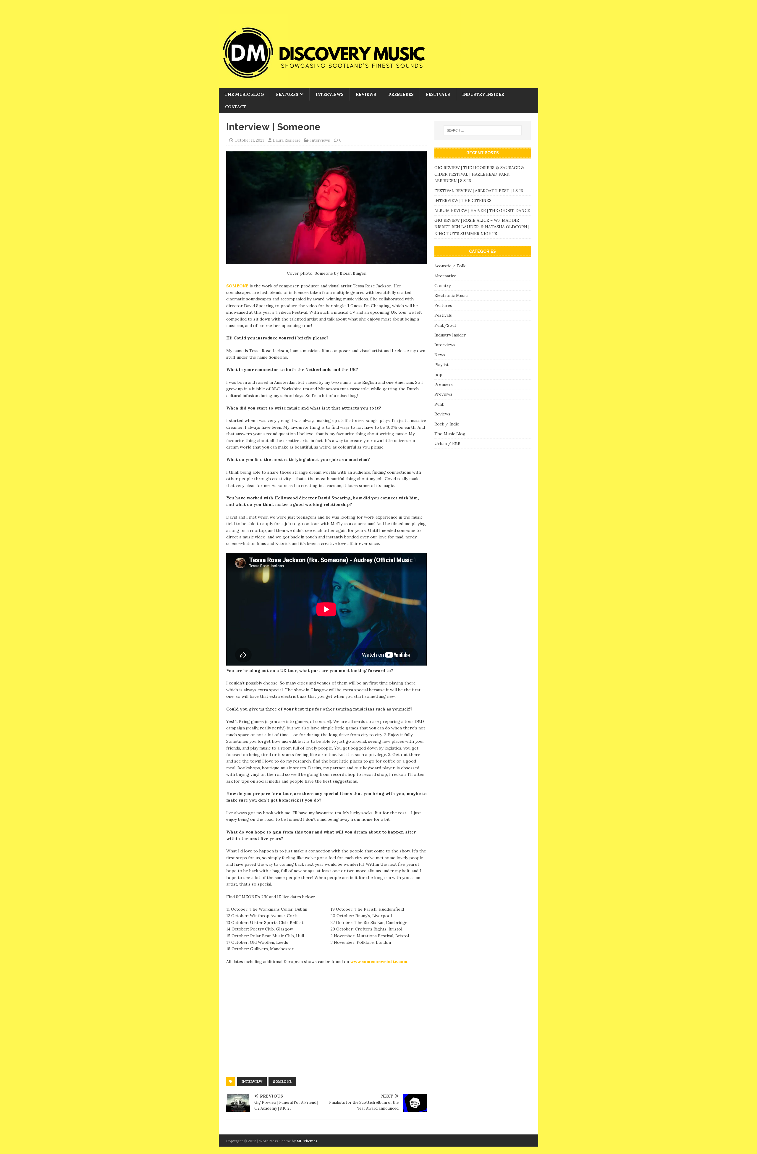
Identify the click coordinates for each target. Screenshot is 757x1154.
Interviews (330, 94)
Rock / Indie (446, 424)
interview (252, 1081)
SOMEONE (237, 286)
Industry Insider (483, 94)
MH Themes (307, 1141)
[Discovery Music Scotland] (340, 85)
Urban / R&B (447, 443)
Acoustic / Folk (449, 265)
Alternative (445, 276)
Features (287, 94)
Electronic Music (451, 295)
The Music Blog (244, 94)
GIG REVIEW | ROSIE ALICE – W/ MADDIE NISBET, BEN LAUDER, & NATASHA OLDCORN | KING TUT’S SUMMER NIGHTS (481, 227)
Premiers (443, 384)
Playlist (441, 364)
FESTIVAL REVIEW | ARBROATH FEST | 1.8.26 (478, 190)
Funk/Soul (445, 325)
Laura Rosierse (286, 140)
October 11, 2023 (249, 140)
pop (438, 374)
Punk (439, 404)
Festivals (438, 94)
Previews (443, 394)
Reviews (366, 94)
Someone (282, 1081)
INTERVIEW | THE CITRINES (462, 200)
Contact (235, 106)
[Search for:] (482, 130)
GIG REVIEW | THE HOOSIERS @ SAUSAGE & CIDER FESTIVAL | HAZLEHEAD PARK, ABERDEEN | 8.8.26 (479, 174)
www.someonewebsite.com (378, 961)
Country (442, 285)
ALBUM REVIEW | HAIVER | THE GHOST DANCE (482, 210)
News (439, 354)
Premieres (401, 94)
